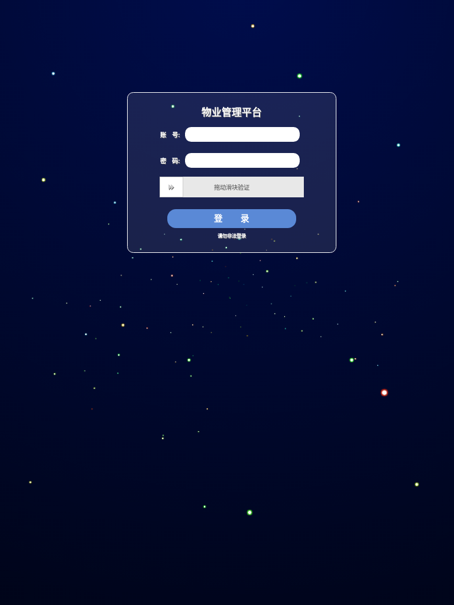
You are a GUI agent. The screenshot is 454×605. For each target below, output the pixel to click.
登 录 (231, 218)
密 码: (170, 161)
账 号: (170, 135)
